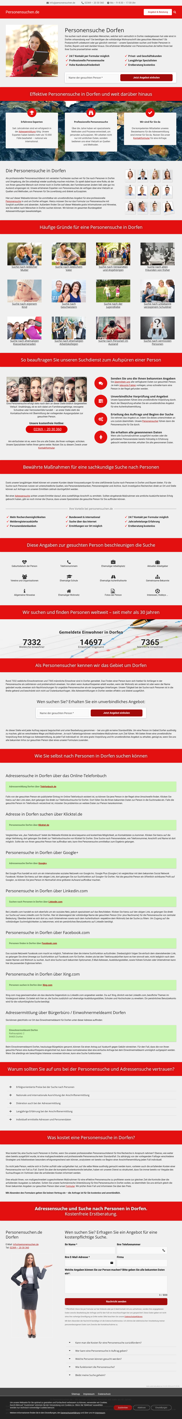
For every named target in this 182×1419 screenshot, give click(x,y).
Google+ (42, 863)
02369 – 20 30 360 (19, 1247)
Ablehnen (141, 1407)
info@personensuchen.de (26, 1244)
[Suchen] (175, 12)
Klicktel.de (43, 825)
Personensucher (150, 421)
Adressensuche (22, 496)
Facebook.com (49, 943)
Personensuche (13, 201)
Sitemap (76, 1394)
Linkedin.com (55, 901)
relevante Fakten (127, 385)
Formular (70, 1186)
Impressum (89, 1394)
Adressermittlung (27, 131)
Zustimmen (123, 1407)
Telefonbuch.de (48, 786)
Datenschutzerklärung (70, 1412)
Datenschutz (104, 1394)
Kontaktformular (141, 138)
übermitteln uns (122, 382)
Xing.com (47, 985)
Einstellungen (161, 1407)
